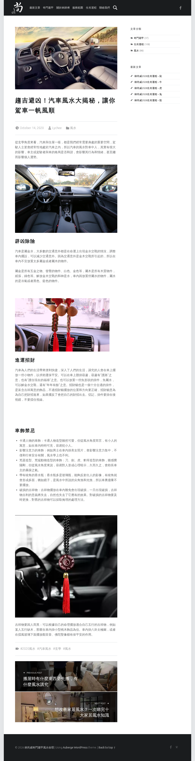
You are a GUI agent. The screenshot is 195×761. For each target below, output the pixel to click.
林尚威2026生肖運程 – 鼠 (148, 76)
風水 (73, 128)
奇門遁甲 (48, 7)
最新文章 (35, 7)
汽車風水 (45, 648)
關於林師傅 (63, 7)
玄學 (58, 648)
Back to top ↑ (107, 747)
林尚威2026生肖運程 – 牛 (148, 82)
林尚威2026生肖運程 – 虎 (148, 88)
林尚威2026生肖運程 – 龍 (148, 100)
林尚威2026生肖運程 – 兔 (148, 94)
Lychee (57, 128)
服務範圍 (77, 7)
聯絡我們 (104, 7)
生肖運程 (91, 7)
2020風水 (28, 648)
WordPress (81, 747)
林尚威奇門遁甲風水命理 (39, 747)
